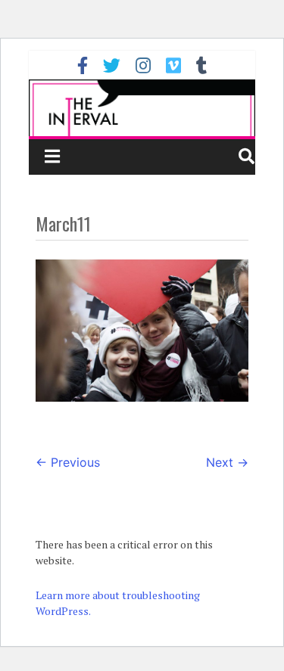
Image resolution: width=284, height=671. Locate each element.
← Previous (68, 462)
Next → (227, 462)
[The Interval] (142, 107)
